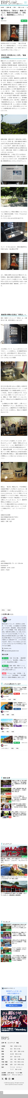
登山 (8, 731)
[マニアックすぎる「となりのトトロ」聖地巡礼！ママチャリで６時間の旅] (14, 950)
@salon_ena (7, 648)
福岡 (11, 1064)
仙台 (11, 1048)
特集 (17, 1042)
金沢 (11, 1056)
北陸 (3, 1056)
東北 (3, 1048)
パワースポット (5, 748)
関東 (3, 1051)
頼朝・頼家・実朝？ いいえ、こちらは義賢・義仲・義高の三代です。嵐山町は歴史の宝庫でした (14, 667)
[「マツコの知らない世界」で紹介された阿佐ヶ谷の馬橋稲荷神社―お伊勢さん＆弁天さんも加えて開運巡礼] (14, 958)
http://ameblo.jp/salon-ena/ (11, 650)
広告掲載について (6, 1074)
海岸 (8, 714)
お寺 (10, 699)
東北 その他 (17, 1048)
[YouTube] (13, 1079)
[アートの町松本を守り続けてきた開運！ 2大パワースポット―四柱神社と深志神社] (14, 888)
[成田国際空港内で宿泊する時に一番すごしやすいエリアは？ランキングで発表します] (14, 927)
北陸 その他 (17, 1056)
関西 (3, 1059)
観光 (15, 699)
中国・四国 (4, 1062)
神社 (18, 748)
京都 (11, 1059)
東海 (3, 1054)
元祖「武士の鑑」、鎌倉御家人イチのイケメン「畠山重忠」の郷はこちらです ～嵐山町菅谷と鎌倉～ (14, 660)
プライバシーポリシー (17, 1074)
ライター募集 (19, 1072)
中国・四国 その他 (19, 1062)
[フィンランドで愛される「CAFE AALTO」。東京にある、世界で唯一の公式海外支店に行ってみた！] (14, 799)
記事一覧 (9, 7)
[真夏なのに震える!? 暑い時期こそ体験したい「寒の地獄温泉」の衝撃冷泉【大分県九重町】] (14, 783)
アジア (12, 1069)
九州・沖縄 (4, 1064)
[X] (3, 1079)
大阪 (15, 1059)
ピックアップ (11, 1042)
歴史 (3, 610)
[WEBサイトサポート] (14, 987)
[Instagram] (9, 1079)
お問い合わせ (10, 1072)
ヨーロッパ (19, 1067)
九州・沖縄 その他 (19, 1064)
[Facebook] (6, 1079)
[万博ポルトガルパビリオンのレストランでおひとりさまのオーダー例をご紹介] (14, 872)
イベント (4, 699)
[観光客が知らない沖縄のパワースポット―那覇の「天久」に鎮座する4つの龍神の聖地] (14, 935)
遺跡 (9, 610)
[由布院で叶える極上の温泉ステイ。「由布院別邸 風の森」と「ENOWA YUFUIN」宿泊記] (14, 806)
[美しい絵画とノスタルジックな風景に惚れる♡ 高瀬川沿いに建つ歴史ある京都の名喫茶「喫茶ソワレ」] (14, 814)
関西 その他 (21, 1059)
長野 (15, 1051)
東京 (11, 1051)
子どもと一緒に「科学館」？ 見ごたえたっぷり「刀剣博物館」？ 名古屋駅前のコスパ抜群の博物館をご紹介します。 (14, 675)
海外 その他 (18, 1069)
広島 (11, 1062)
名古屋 (12, 1054)
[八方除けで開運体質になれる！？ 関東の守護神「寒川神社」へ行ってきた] (14, 743)
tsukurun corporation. (18, 1084)
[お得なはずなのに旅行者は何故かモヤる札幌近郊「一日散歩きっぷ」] (14, 942)
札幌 (11, 1046)
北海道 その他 (17, 1046)
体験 (3, 714)
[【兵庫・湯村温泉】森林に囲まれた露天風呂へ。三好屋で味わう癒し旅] (14, 791)
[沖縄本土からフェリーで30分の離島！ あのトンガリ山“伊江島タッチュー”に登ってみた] (14, 726)
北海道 (3, 1046)
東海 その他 (18, 1054)
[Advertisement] (14, 299)
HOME (2, 7)
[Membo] (14, 1011)
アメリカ (12, 1067)
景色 (3, 731)
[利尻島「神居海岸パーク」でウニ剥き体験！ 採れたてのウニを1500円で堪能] (14, 709)
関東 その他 (24, 20)
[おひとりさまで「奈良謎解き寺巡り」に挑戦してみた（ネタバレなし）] (14, 693)
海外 (3, 1067)
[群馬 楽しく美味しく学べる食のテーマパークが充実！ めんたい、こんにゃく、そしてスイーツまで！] (14, 854)
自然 (13, 714)
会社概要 (4, 1072)
